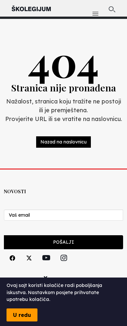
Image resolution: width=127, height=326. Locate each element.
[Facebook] (12, 265)
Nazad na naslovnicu (63, 142)
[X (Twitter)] (29, 265)
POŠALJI (63, 242)
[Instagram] (63, 265)
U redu (22, 315)
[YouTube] (46, 265)
